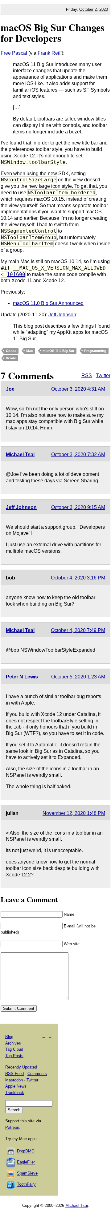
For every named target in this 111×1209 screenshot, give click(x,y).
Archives (13, 1043)
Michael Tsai (20, 454)
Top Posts (14, 1055)
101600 (16, 274)
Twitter (103, 375)
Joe (10, 389)
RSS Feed (14, 1073)
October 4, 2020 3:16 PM (78, 577)
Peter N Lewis (22, 676)
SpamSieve (27, 1173)
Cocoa (11, 351)
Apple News (16, 1086)
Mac (29, 351)
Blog (9, 1036)
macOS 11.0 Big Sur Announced (48, 303)
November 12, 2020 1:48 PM (74, 813)
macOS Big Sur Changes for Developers (52, 32)
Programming (95, 351)
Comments (37, 1073)
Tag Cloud (14, 1049)
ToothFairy (26, 1184)
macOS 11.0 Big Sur (58, 351)
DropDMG (26, 1151)
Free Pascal (14, 53)
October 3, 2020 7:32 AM (78, 454)
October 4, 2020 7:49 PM (78, 630)
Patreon (12, 1127)
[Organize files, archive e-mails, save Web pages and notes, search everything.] (11, 1162)
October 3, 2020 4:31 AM (78, 389)
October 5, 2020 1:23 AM (78, 676)
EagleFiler (26, 1162)
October (86, 9)
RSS (86, 375)
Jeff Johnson (62, 314)
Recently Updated (21, 1067)
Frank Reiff (50, 53)
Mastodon (14, 1080)
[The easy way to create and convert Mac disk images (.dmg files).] (11, 1151)
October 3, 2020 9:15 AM (78, 507)
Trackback (14, 1092)
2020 (103, 9)
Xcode (11, 358)
